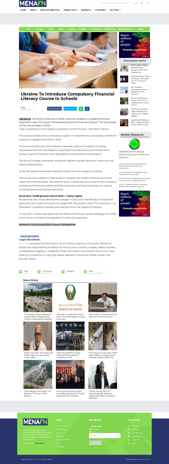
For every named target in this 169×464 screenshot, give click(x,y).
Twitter (135, 429)
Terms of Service (62, 426)
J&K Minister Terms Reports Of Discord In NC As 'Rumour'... (103, 315)
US (26, 29)
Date (23, 107)
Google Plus (137, 433)
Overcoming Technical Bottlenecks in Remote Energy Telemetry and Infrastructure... (133, 166)
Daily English (96, 426)
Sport (140, 29)
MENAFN (25, 118)
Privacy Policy (61, 429)
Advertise (60, 436)
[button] (142, 3)
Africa (71, 29)
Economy (96, 29)
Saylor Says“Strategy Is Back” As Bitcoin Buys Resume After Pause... (140, 122)
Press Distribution (49, 10)
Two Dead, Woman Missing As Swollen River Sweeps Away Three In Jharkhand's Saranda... (38, 316)
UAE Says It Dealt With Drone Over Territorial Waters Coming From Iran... (70, 316)
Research (85, 10)
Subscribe (95, 442)
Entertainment (122, 29)
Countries (100, 10)
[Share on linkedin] (87, 109)
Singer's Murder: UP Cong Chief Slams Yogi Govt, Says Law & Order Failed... (38, 355)
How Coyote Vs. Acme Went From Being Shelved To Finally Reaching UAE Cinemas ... (70, 393)
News (33, 10)
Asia (61, 29)
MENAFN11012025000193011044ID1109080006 (47, 224)
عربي (135, 3)
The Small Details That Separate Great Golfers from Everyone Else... (133, 173)
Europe (39, 29)
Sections (114, 10)
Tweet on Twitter (70, 108)
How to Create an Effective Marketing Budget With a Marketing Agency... (133, 186)
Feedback (60, 447)
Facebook (136, 426)
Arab (51, 29)
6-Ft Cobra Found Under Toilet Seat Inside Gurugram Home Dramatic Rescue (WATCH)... (103, 355)
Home (23, 10)
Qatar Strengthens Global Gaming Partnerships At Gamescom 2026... (68, 355)
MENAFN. (37, 459)
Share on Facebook (54, 108)
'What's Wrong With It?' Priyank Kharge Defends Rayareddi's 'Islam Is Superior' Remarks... (102, 394)
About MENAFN (62, 440)
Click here (39, 443)
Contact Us (60, 433)
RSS (134, 443)
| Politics (82, 29)
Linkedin (135, 440)
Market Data (70, 10)
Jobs (58, 443)
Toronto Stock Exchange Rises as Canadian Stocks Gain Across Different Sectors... (135, 179)
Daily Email (136, 436)
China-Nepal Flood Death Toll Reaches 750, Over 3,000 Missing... (37, 393)
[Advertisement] (85, 19)
